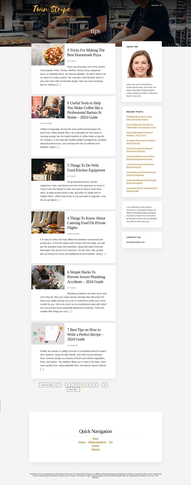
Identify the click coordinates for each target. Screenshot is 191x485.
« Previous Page (47, 385)
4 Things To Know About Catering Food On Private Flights (86, 223)
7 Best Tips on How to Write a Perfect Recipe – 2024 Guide (85, 334)
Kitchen (71, 61)
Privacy (82, 442)
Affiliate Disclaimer (97, 442)
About (95, 438)
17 (96, 385)
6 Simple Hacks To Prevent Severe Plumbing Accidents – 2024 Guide (86, 277)
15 (82, 385)
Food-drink (46, 123)
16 (89, 385)
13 (69, 385)
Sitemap (96, 449)
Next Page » (73, 390)
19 (106, 385)
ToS (111, 442)
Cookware (72, 345)
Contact (95, 445)
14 (75, 385)
